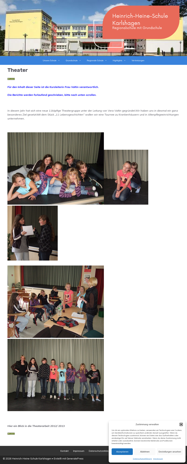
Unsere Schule (49, 60)
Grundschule (72, 60)
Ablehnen (145, 451)
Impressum (158, 459)
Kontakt (64, 450)
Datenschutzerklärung (142, 459)
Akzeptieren (122, 451)
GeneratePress (75, 458)
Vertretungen (138, 60)
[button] (181, 424)
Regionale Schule (95, 60)
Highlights (117, 60)
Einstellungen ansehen (170, 451)
